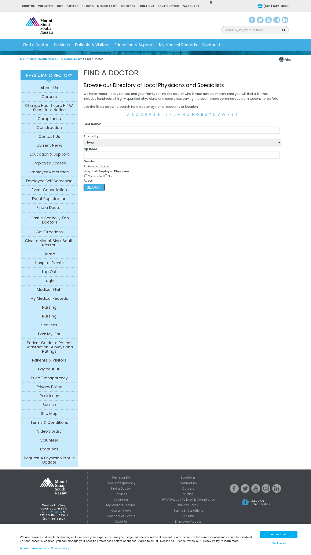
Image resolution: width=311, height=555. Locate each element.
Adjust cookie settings (34, 548)
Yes (90, 181)
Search (49, 404)
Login (49, 280)
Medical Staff (107, 6)
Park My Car (49, 334)
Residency (128, 6)
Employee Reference (49, 172)
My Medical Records (178, 44)
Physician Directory (49, 75)
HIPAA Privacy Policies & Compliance (188, 499)
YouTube (269, 21)
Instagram (278, 21)
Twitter (260, 21)
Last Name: (92, 124)
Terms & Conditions (49, 422)
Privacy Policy (49, 386)
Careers (72, 6)
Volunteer (45, 6)
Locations (146, 6)
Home (49, 254)
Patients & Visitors (92, 44)
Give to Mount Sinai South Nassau (49, 243)
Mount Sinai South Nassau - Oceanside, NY (51, 59)
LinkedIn (286, 21)
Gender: (90, 161)
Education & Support (134, 44)
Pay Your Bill (191, 6)
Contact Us (213, 44)
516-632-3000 (51, 512)
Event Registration (49, 198)
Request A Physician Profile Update (49, 460)
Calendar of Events (121, 516)
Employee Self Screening (49, 181)
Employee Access (49, 163)
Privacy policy (60, 548)
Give (60, 6)
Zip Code (90, 149)
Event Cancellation (49, 189)
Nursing (88, 6)
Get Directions (49, 232)
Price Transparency (49, 378)
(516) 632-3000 (276, 6)
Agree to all (278, 534)
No (110, 176)
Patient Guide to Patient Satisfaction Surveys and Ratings (49, 347)
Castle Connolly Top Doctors (49, 220)
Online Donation (264, 505)
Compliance (49, 118)
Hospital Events (49, 262)
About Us (28, 6)
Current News (49, 145)
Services (62, 44)
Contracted (96, 176)
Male (105, 166)
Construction (168, 6)
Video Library (49, 431)
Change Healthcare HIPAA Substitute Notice (49, 107)
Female (93, 166)
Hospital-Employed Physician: (107, 171)
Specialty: (91, 136)
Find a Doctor (36, 44)
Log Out (49, 271)
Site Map (49, 413)
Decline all (279, 543)
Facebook (252, 21)
